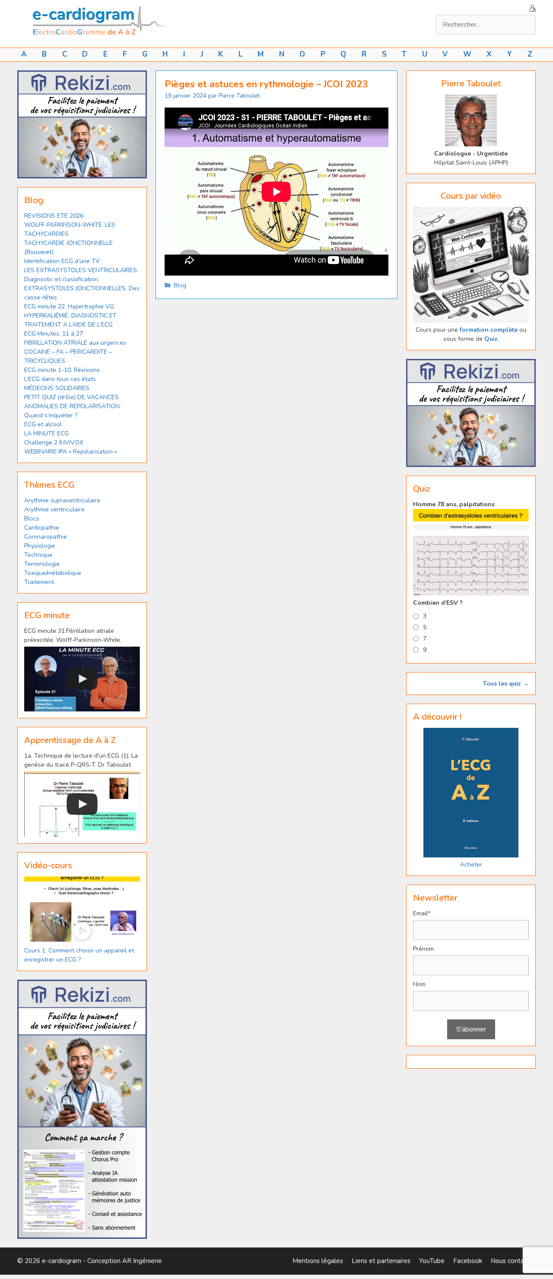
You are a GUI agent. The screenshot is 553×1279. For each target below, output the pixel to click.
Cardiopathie (41, 528)
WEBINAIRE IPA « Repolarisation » (70, 451)
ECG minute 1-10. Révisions (62, 370)
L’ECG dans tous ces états (60, 379)
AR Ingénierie (142, 1261)
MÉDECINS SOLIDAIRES (56, 388)
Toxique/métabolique (52, 573)
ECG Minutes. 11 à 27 (53, 334)
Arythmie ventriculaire (54, 509)
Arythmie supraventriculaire (62, 500)
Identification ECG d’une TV (62, 261)
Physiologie (39, 546)
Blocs (31, 518)
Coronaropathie (45, 537)
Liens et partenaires (381, 1261)
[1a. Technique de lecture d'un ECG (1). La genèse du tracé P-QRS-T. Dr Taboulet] (82, 804)
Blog (180, 285)
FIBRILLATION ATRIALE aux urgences (76, 343)
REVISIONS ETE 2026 (53, 216)
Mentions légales (317, 1261)
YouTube (432, 1261)
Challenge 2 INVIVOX (53, 442)
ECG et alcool (43, 424)
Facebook (467, 1261)
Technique (38, 555)
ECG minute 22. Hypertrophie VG (69, 306)
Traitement (39, 582)
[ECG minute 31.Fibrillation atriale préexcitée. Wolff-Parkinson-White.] (82, 679)
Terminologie (42, 564)
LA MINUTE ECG (46, 433)
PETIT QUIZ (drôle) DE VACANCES (71, 397)
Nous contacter (513, 1261)
